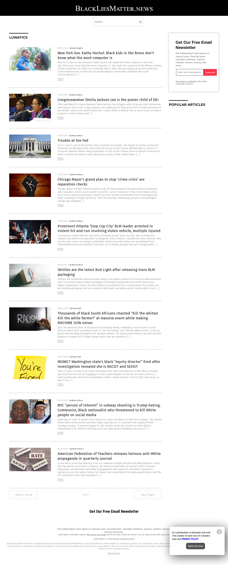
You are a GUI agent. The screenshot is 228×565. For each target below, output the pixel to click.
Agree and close (195, 546)
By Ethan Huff (75, 308)
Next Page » (148, 494)
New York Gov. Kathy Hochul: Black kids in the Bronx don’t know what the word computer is (106, 55)
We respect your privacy (97, 535)
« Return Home (23, 494)
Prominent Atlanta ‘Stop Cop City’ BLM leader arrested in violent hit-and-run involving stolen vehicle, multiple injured (109, 228)
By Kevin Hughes (76, 48)
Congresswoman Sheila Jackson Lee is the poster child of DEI (108, 99)
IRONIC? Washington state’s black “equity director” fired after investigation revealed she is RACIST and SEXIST (109, 364)
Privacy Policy (114, 553)
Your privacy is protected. (186, 81)
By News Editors (76, 95)
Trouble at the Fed (73, 140)
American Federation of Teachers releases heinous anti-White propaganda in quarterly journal (109, 456)
